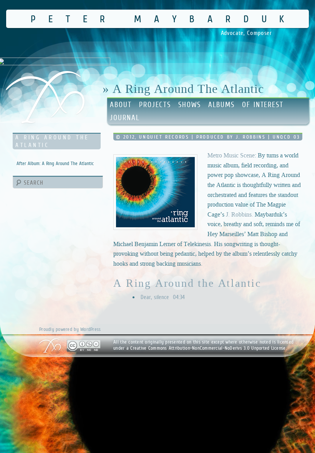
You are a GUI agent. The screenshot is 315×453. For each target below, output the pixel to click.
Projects (155, 105)
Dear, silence (163, 297)
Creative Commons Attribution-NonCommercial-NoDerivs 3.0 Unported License (207, 348)
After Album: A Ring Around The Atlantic (55, 163)
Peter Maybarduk (164, 18)
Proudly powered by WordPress (70, 329)
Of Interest (263, 105)
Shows (189, 105)
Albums (221, 105)
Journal (124, 118)
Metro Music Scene (231, 155)
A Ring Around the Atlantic (187, 283)
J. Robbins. (239, 214)
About (121, 105)
